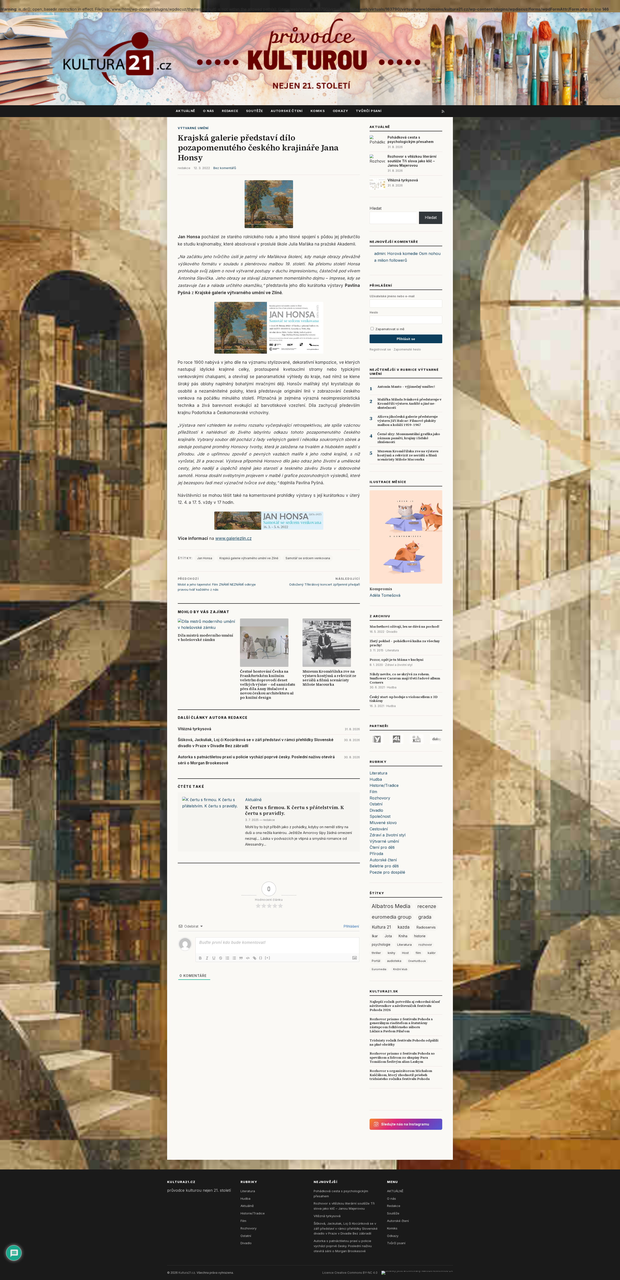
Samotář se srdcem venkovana (308, 558)
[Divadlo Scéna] (427, 739)
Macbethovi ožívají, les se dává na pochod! (404, 626)
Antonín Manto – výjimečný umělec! (406, 386)
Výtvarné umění (193, 128)
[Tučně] (200, 958)
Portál (376, 961)
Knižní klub (400, 969)
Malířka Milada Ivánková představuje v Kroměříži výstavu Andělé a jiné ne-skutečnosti (409, 403)
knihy (391, 953)
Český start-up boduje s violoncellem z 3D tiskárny (404, 698)
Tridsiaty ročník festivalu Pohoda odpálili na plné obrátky (404, 1042)
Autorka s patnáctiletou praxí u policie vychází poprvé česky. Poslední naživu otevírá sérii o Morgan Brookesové (256, 760)
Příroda (376, 853)
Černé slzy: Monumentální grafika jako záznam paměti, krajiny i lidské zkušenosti (408, 438)
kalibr (432, 953)
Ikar (375, 936)
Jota (388, 936)
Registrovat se (380, 349)
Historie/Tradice (384, 785)
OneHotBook (417, 961)
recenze (426, 906)
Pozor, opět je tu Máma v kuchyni (396, 659)
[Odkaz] (254, 958)
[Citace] (241, 958)
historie (420, 936)
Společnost (380, 816)
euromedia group (391, 917)
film (418, 953)
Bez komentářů (224, 168)
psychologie (381, 944)
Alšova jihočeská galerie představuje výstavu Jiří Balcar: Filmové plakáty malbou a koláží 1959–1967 (407, 420)
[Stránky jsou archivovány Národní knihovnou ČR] (417, 1273)
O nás (208, 111)
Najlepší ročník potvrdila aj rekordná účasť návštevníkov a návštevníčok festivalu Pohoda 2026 (405, 1005)
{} (261, 958)
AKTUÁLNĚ (185, 111)
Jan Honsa (204, 558)
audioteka (394, 961)
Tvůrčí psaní (368, 111)
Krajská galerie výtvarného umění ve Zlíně (248, 558)
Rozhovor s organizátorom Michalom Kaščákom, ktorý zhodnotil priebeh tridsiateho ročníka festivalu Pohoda (401, 1074)
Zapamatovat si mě (389, 329)
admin (379, 253)
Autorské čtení (287, 111)
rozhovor (425, 944)
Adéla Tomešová (385, 595)
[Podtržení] (213, 958)
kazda (404, 927)
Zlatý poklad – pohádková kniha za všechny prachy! (405, 643)
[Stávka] (220, 958)
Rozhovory (380, 798)
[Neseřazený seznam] (234, 958)
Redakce (230, 111)
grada (424, 917)
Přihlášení (351, 926)
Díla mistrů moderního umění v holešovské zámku (205, 637)
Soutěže (254, 111)
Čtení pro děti (382, 847)
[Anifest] (387, 739)
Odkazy (340, 111)
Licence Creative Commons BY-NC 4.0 (350, 1272)
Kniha (403, 936)
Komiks (317, 111)
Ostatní (376, 804)
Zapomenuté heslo (407, 349)
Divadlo (392, 631)
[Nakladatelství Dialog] (407, 739)
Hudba (391, 687)
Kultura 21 (381, 927)
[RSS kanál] (443, 111)
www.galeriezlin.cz (233, 538)
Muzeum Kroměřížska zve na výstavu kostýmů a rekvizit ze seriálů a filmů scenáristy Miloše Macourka (329, 678)
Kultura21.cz (186, 1272)
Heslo (374, 312)
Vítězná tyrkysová (194, 729)
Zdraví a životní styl (398, 665)
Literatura (392, 650)
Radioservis (426, 927)
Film (373, 791)
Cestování (379, 828)
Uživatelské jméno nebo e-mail (392, 296)
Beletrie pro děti (384, 865)
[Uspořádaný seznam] (227, 958)
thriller (376, 953)
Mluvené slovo (383, 822)
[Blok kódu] (247, 958)
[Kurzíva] (207, 958)
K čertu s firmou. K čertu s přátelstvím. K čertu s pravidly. (294, 810)
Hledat (375, 208)
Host (405, 953)
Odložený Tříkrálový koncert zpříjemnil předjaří (324, 584)
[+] (267, 958)
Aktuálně (253, 799)
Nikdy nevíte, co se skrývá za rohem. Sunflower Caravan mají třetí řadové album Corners (405, 678)
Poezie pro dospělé (387, 872)
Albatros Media (391, 906)
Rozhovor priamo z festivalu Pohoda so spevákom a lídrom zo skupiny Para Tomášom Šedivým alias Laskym (402, 1057)
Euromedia (379, 969)
